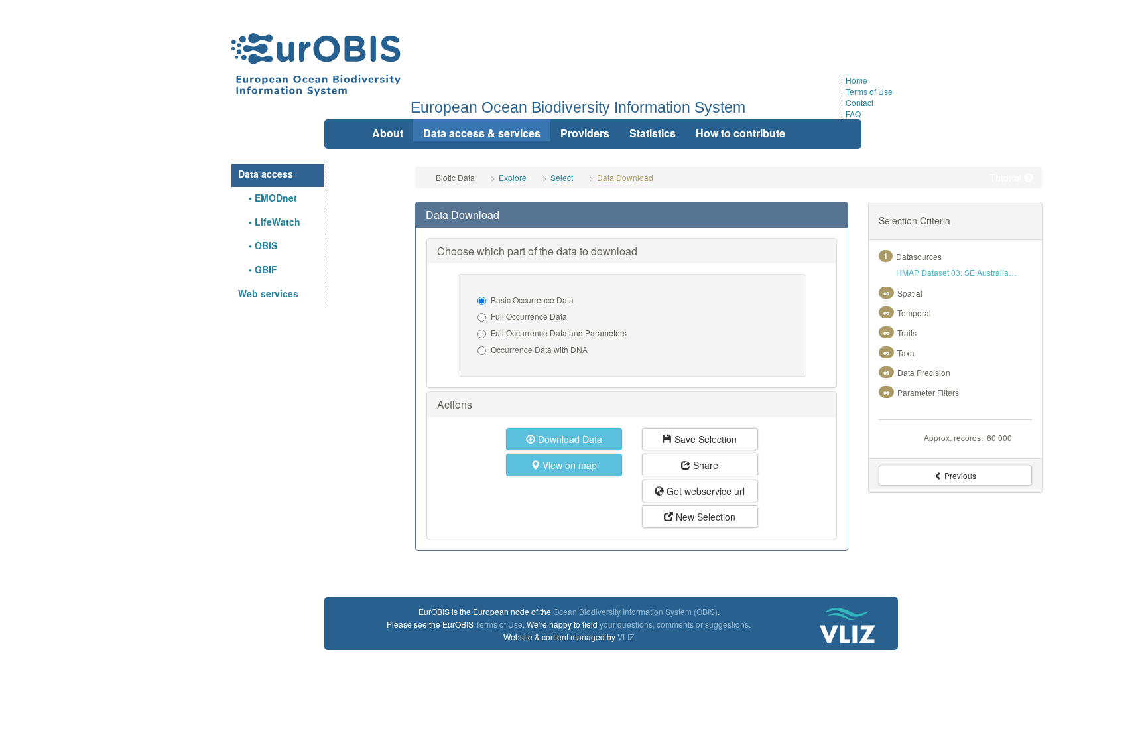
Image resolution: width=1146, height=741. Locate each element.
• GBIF (257, 269)
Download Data (568, 439)
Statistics (652, 133)
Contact (859, 102)
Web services (268, 293)
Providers (584, 133)
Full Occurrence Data (529, 316)
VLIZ (625, 636)
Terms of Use (869, 91)
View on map (568, 465)
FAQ (853, 113)
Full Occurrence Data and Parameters (559, 332)
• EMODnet (267, 197)
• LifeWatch (269, 221)
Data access (265, 173)
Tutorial (1007, 177)
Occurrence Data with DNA (539, 349)
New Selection (704, 516)
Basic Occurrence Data (532, 299)
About (387, 133)
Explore (513, 177)
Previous (959, 475)
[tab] (631, 215)
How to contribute (740, 133)
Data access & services (482, 133)
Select (561, 177)
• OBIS (257, 245)
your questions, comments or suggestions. (675, 624)
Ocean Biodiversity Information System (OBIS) (635, 611)
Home (856, 80)
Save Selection (704, 439)
